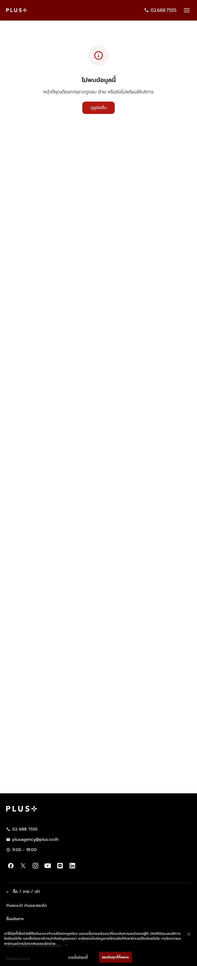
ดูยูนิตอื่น (98, 108)
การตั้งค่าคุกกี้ (77, 956)
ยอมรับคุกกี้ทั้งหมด (115, 956)
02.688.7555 (163, 10)
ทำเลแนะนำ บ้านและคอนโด (26, 905)
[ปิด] (188, 933)
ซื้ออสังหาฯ (15, 919)
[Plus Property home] (16, 10)
